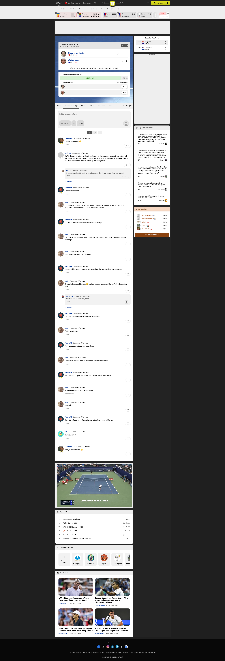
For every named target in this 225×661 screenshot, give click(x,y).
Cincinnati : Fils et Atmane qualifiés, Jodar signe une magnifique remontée (111, 629)
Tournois (93, 9)
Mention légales (128, 652)
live (163, 14)
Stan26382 (145, 229)
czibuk (144, 222)
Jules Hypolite (100, 605)
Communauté (87, 3)
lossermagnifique (148, 218)
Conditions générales (97, 652)
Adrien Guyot (63, 603)
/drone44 (69, 296)
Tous (164, 16)
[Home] (56, 9)
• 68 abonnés (77, 138)
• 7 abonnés (74, 170)
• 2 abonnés (76, 187)
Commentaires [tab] (71, 106)
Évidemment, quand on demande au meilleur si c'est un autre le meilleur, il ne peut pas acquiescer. (151, 184)
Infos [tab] (59, 106)
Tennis (60, 3)
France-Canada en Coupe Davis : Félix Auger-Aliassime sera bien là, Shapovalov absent (111, 600)
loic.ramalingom (147, 215)
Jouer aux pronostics (152, 235)
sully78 (144, 225)
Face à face (120, 9)
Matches (72, 9)
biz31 (68, 170)
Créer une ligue (64, 561)
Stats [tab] (83, 106)
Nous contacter (139, 652)
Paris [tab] (110, 106)
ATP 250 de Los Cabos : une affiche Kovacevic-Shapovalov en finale (73, 599)
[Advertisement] (112, 28)
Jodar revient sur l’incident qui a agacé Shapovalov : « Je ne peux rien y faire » (75, 629)
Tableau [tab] (91, 106)
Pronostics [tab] (101, 106)
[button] (95, 3)
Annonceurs (86, 652)
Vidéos (102, 9)
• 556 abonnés (77, 432)
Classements (83, 9)
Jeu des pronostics (74, 3)
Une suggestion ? (150, 652)
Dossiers (110, 9)
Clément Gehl (63, 633)
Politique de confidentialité (114, 652)
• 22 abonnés (75, 153)
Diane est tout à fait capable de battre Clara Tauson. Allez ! (151, 197)
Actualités (63, 9)
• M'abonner (86, 138)
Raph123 (68, 153)
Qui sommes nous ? (75, 652)
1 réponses (68, 181)
